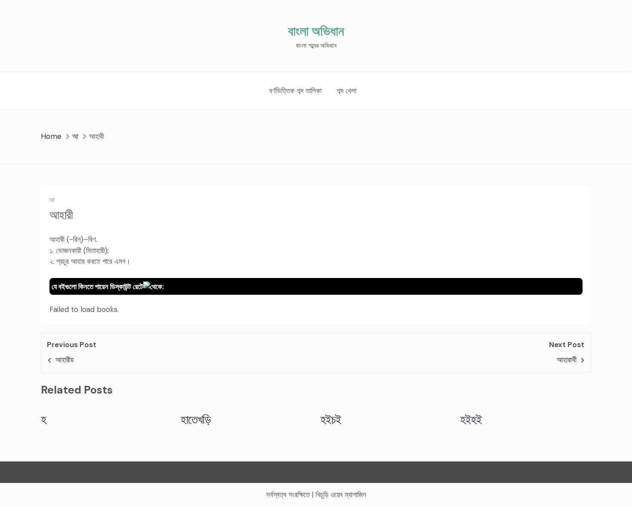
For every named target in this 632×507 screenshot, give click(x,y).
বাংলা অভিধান (316, 31)
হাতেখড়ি (196, 419)
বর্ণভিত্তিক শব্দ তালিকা (295, 90)
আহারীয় (64, 359)
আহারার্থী (567, 359)
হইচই (330, 419)
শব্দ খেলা (346, 90)
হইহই (471, 419)
